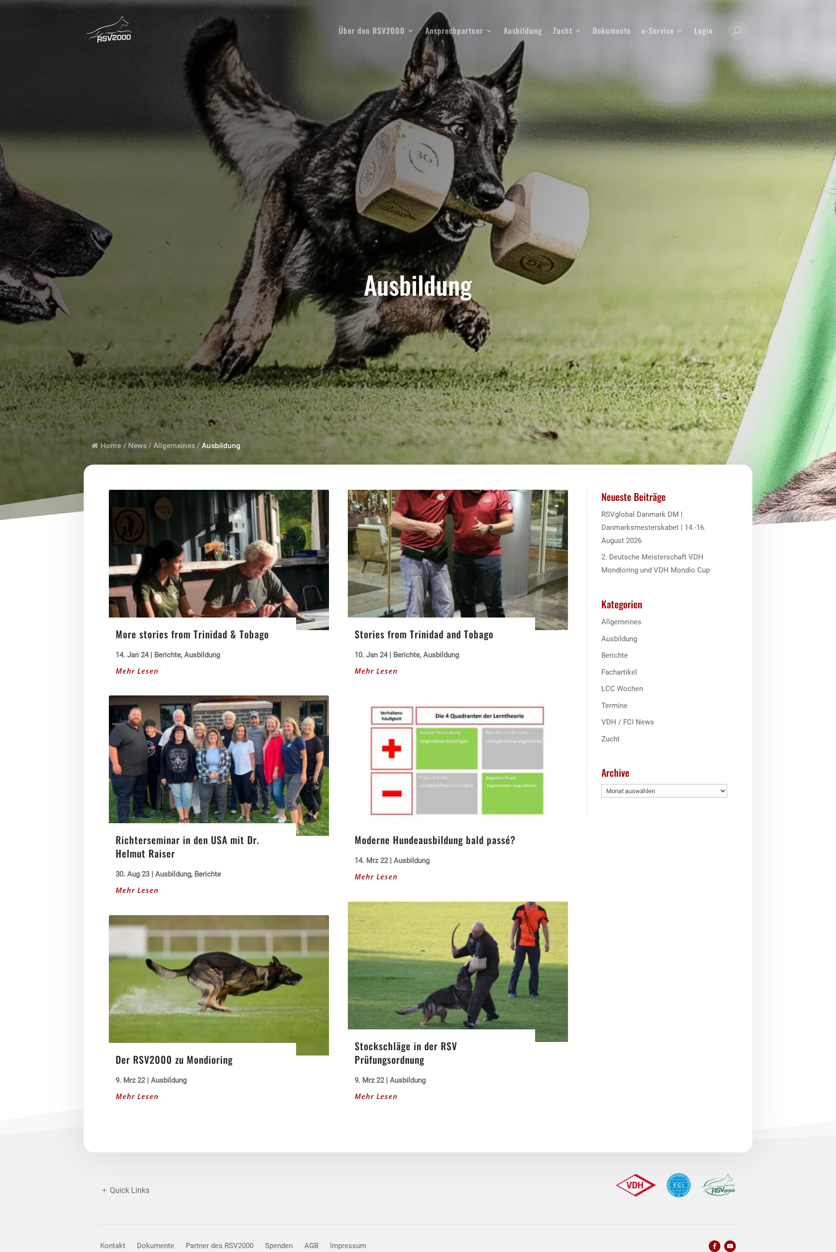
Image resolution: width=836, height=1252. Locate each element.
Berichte (167, 654)
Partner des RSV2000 (220, 1245)
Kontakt (112, 1245)
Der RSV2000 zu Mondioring (174, 1059)
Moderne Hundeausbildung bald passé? (435, 839)
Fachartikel (619, 672)
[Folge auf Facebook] (714, 1246)
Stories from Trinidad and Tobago (424, 634)
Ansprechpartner (454, 30)
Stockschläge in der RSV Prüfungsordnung (406, 1053)
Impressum (348, 1245)
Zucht (562, 30)
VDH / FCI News (627, 722)
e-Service (658, 30)
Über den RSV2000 (372, 30)
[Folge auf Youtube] (730, 1246)
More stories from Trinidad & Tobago (192, 634)
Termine (614, 705)
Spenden (279, 1245)
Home (111, 445)
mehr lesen (137, 671)
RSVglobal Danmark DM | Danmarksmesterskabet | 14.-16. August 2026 (653, 527)
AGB (311, 1245)
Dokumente (612, 30)
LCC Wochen (622, 688)
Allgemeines (621, 622)
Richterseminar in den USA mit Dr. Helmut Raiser (187, 846)
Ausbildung (523, 30)
